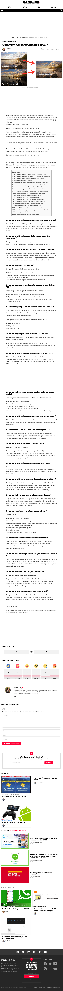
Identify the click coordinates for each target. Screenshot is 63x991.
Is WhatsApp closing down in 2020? (15, 909)
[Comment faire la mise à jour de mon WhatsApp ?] (16, 926)
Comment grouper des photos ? (23, 180)
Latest (9, 7)
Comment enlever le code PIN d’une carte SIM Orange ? (45, 910)
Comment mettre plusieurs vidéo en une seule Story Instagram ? (32, 176)
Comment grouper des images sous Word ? (26, 212)
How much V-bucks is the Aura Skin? (45, 779)
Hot (39, 7)
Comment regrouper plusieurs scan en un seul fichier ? (29, 185)
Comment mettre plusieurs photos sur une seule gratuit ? (30, 174)
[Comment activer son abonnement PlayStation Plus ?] (16, 784)
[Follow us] (59, 10)
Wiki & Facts (42, 987)
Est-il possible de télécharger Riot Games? (43, 873)
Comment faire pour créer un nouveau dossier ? (28, 208)
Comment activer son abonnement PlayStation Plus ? (14, 796)
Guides (49, 989)
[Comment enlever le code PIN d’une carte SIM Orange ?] (47, 898)
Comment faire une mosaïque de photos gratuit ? (28, 195)
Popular (24, 7)
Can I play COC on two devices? (14, 822)
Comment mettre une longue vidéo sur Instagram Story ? (30, 201)
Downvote (46, 652)
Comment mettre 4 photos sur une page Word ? (27, 214)
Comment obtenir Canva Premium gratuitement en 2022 (43, 839)
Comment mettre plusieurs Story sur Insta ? (26, 197)
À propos (35, 987)
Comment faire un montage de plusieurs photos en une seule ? (31, 191)
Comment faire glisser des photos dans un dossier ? (29, 203)
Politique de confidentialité (53, 987)
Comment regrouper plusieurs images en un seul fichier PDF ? (31, 182)
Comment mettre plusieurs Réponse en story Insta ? (29, 199)
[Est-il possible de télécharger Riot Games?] (15, 875)
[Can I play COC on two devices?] (16, 812)
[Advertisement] (31, 23)
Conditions (35, 989)
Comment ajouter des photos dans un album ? (27, 205)
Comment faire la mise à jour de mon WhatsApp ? (14, 937)
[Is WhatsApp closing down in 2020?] (16, 898)
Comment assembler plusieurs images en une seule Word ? (31, 210)
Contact (55, 989)
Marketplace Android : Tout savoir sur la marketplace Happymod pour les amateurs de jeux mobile (45, 856)
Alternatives (43, 989)
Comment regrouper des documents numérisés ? (28, 187)
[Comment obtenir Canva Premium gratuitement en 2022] (15, 841)
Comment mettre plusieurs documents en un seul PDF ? (29, 189)
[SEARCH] (61, 10)
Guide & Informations (18, 831)
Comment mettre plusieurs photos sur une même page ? (30, 193)
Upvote (16, 652)
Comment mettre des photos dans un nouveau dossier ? (30, 178)
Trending (53, 7)
